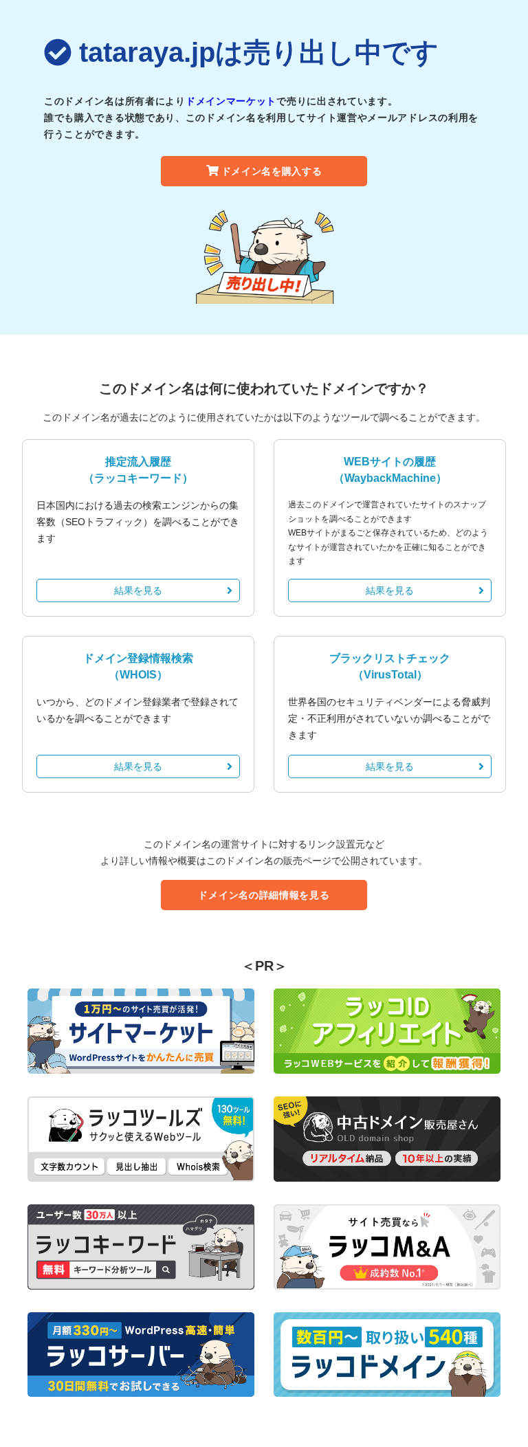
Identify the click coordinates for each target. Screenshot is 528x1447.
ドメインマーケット (231, 101)
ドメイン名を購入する (271, 171)
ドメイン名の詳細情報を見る (263, 895)
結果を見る (138, 590)
